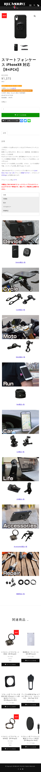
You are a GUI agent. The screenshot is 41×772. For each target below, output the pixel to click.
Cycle (35, 170)
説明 (4, 133)
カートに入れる (21, 115)
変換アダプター (25, 173)
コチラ (14, 88)
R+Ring (4, 175)
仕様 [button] (4, 195)
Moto (3, 173)
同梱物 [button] (5, 199)
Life (13, 173)
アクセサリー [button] (7, 207)
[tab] (4, 133)
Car (10, 173)
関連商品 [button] (5, 210)
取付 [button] (4, 203)
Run (7, 173)
